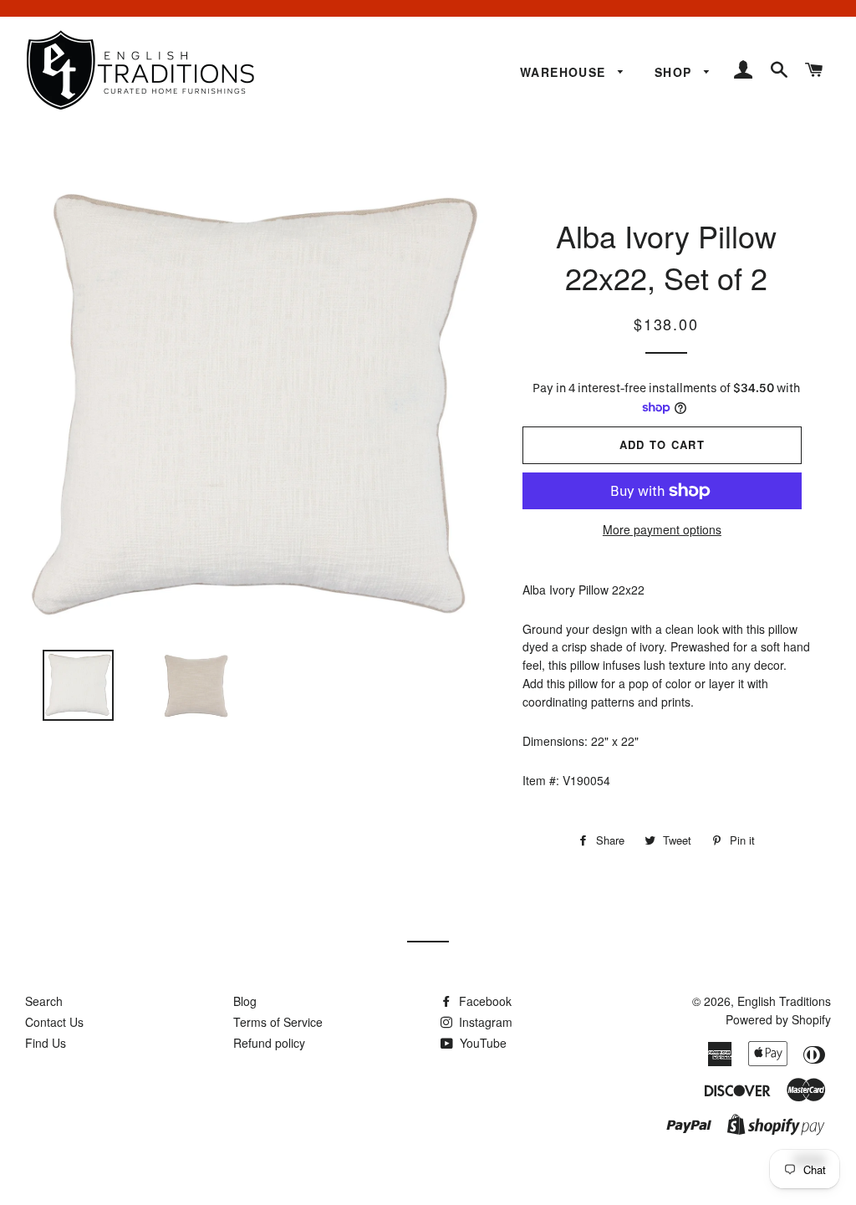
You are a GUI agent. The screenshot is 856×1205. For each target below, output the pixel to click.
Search (44, 1001)
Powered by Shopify (778, 1019)
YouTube (481, 1042)
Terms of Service (278, 1022)
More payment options (662, 529)
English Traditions (784, 1001)
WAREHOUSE (565, 72)
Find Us (45, 1042)
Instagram (484, 1022)
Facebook (484, 1001)
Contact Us (54, 1022)
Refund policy (269, 1042)
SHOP (675, 72)
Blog (245, 1001)
